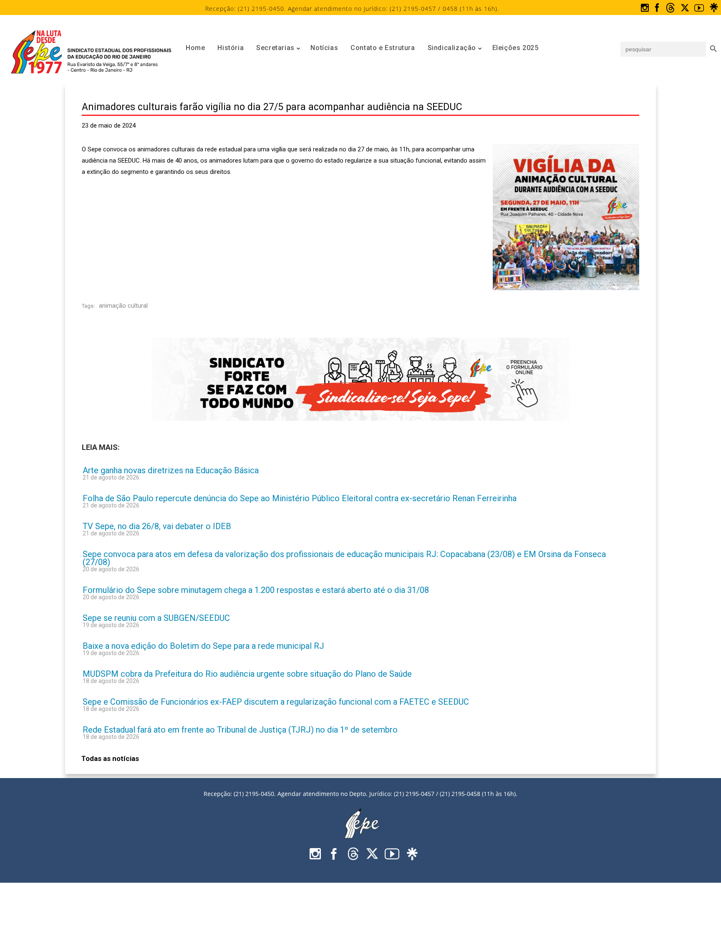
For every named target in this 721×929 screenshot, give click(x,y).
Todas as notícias (110, 758)
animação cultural (123, 305)
